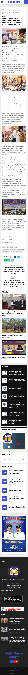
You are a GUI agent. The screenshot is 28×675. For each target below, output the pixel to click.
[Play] (8, 447)
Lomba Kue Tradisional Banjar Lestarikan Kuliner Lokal (16, 489)
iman (16, 247)
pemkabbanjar (6, 251)
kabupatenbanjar (7, 249)
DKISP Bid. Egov (18, 670)
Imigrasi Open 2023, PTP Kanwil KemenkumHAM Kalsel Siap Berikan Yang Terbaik (16, 413)
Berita (4, 16)
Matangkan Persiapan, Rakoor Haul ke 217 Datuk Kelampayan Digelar (16, 396)
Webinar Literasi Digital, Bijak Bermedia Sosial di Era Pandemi (13, 358)
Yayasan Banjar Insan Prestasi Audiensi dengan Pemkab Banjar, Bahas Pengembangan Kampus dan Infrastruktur (14, 283)
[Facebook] (12, 661)
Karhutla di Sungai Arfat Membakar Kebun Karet (12, 336)
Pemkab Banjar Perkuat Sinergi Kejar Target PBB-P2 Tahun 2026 (17, 380)
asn (4, 247)
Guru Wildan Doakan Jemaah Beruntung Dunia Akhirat (16, 388)
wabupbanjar (19, 251)
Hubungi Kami (13, 673)
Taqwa (13, 251)
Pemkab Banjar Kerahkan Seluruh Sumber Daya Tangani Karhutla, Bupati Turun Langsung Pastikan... (17, 405)
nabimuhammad (21, 249)
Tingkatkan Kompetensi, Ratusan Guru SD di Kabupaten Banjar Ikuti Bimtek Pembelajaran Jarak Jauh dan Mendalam (14, 271)
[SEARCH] (24, 459)
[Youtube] (16, 661)
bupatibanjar (10, 247)
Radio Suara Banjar (14, 4)
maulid (14, 249)
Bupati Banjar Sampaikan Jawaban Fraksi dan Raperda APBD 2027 (16, 421)
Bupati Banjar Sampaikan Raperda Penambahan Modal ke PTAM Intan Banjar (12, 313)
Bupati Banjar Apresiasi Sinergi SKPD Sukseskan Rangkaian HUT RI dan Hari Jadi (17, 507)
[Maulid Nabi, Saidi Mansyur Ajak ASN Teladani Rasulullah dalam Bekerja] (4, 629)
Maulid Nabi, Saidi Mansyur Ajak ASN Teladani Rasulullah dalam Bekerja (17, 498)
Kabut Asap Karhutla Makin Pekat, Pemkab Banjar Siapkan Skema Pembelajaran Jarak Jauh (16, 372)
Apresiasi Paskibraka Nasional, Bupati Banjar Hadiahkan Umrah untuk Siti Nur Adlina (17, 472)
